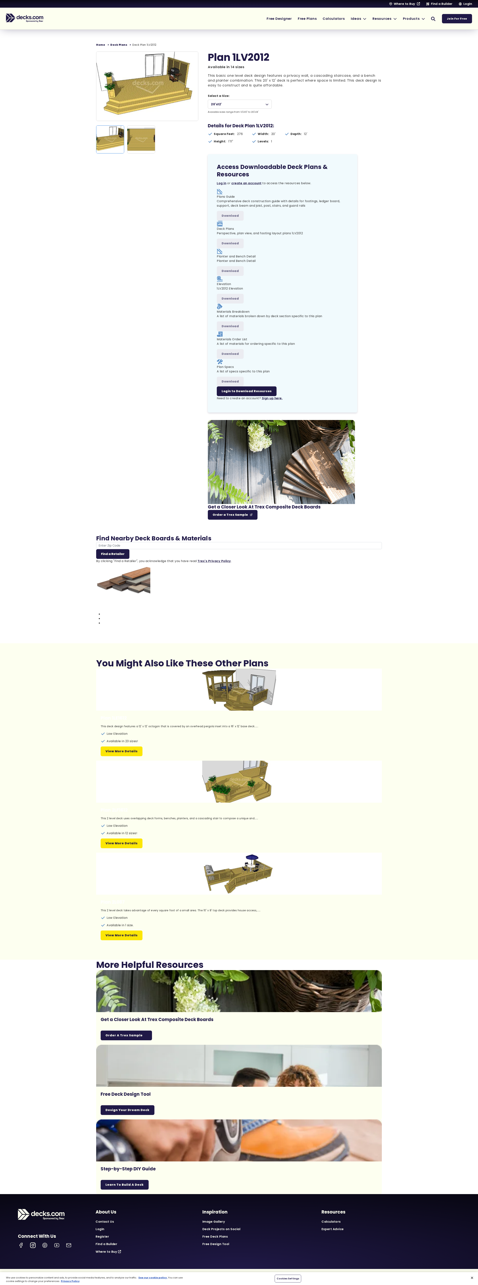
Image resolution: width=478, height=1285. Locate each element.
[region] (239, 1278)
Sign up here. (272, 398)
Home (100, 45)
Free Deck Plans (215, 1236)
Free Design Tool (215, 1244)
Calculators (331, 1221)
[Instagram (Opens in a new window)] (33, 1245)
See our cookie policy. (152, 1277)
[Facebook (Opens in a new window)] (21, 1245)
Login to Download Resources (247, 391)
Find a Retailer (113, 554)
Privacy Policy (70, 1281)
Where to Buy (106, 1252)
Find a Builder (106, 1244)
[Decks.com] (24, 18)
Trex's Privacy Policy (214, 561)
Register (102, 1236)
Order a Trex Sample (230, 515)
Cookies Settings (288, 1278)
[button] (359, 19)
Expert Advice (333, 1229)
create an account (246, 183)
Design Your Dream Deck (127, 1110)
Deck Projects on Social (221, 1229)
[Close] (472, 1278)
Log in (221, 183)
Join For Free (457, 19)
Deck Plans (118, 45)
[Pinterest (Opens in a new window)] (45, 1245)
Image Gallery (213, 1221)
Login (100, 1229)
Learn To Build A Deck (124, 1185)
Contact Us (105, 1221)
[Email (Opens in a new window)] (69, 1245)
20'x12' (216, 104)
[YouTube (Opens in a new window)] (57, 1245)
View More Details (121, 751)
